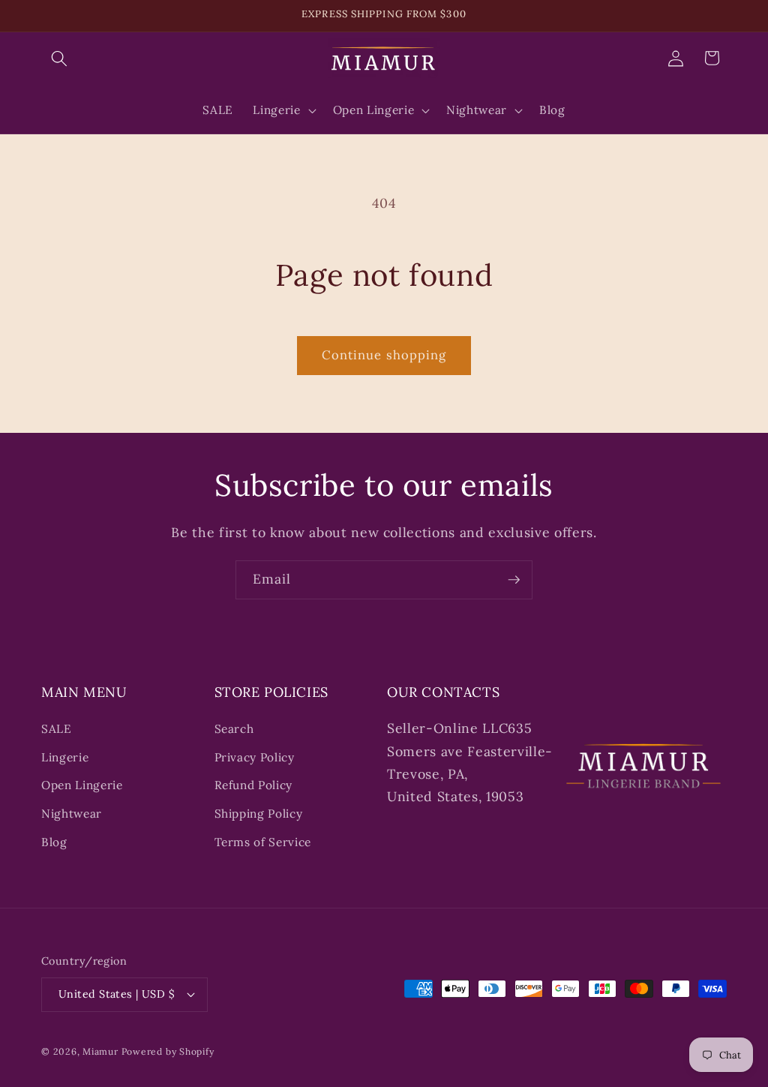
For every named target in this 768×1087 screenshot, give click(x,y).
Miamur (100, 1051)
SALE (56, 729)
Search (234, 729)
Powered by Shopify (168, 1051)
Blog (54, 842)
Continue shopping (384, 355)
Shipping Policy (258, 813)
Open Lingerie (82, 785)
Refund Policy (253, 785)
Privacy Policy (254, 757)
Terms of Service (263, 842)
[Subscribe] (514, 579)
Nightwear (71, 813)
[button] (59, 58)
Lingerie (64, 757)
